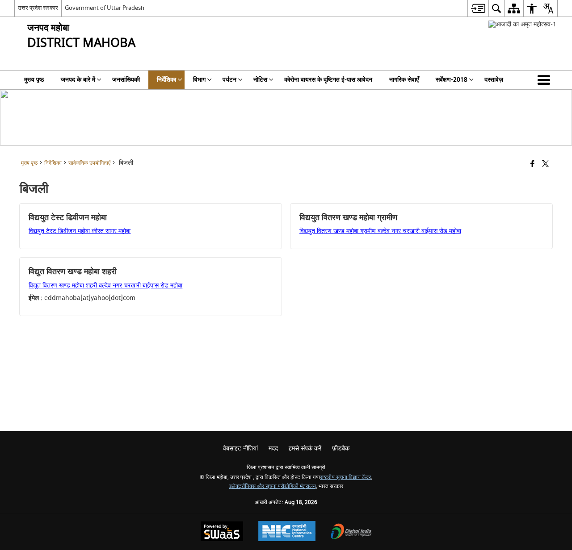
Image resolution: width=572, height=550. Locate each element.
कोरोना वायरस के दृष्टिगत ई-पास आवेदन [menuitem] (328, 79)
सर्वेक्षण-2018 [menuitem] (451, 79)
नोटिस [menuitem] (260, 79)
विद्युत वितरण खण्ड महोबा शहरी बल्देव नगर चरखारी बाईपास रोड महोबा (105, 285)
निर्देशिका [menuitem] (166, 79)
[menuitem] (477, 8)
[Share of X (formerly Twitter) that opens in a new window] (545, 164)
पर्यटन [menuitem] (229, 79)
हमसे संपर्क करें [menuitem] (305, 448)
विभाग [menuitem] (199, 79)
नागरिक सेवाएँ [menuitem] (404, 79)
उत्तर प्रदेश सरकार (38, 8)
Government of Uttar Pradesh (104, 8)
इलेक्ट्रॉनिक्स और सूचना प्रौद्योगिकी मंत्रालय (272, 486)
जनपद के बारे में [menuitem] (78, 79)
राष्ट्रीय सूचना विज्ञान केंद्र (345, 477)
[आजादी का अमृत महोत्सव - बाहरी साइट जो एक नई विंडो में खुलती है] (522, 24)
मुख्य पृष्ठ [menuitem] (34, 79)
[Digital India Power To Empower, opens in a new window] (351, 532)
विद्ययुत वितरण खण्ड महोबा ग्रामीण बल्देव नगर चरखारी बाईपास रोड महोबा (380, 231)
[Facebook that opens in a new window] (532, 164)
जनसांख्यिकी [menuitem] (126, 79)
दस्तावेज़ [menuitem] (493, 79)
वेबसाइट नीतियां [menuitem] (240, 448)
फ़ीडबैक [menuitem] (340, 448)
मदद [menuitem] (273, 448)
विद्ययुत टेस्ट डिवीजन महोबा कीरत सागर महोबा (79, 231)
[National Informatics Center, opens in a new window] (287, 532)
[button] (545, 80)
